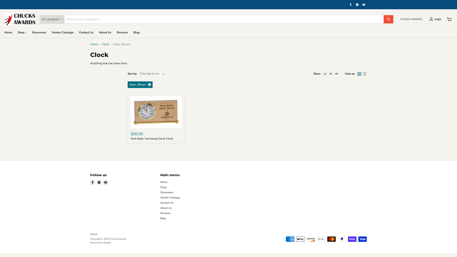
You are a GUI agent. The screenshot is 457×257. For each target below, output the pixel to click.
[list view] (364, 73)
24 (324, 73)
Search (93, 234)
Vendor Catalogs (63, 32)
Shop (21, 32)
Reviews (122, 32)
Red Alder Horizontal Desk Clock (152, 139)
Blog (136, 32)
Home (8, 32)
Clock (105, 44)
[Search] (388, 19)
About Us (105, 32)
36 (330, 73)
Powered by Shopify (100, 242)
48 (336, 73)
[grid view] (359, 73)
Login (437, 19)
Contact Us (86, 32)
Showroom (39, 32)
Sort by (132, 73)
